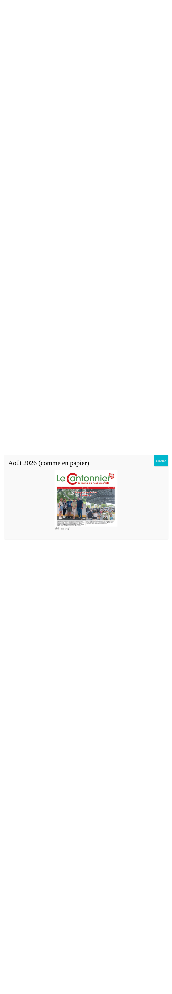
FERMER (161, 460)
